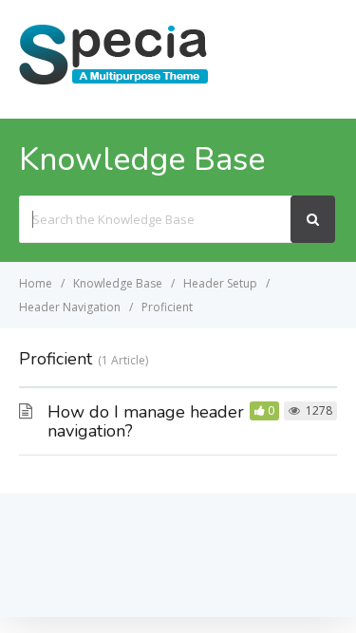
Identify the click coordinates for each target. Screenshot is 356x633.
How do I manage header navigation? (145, 421)
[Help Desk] (114, 82)
